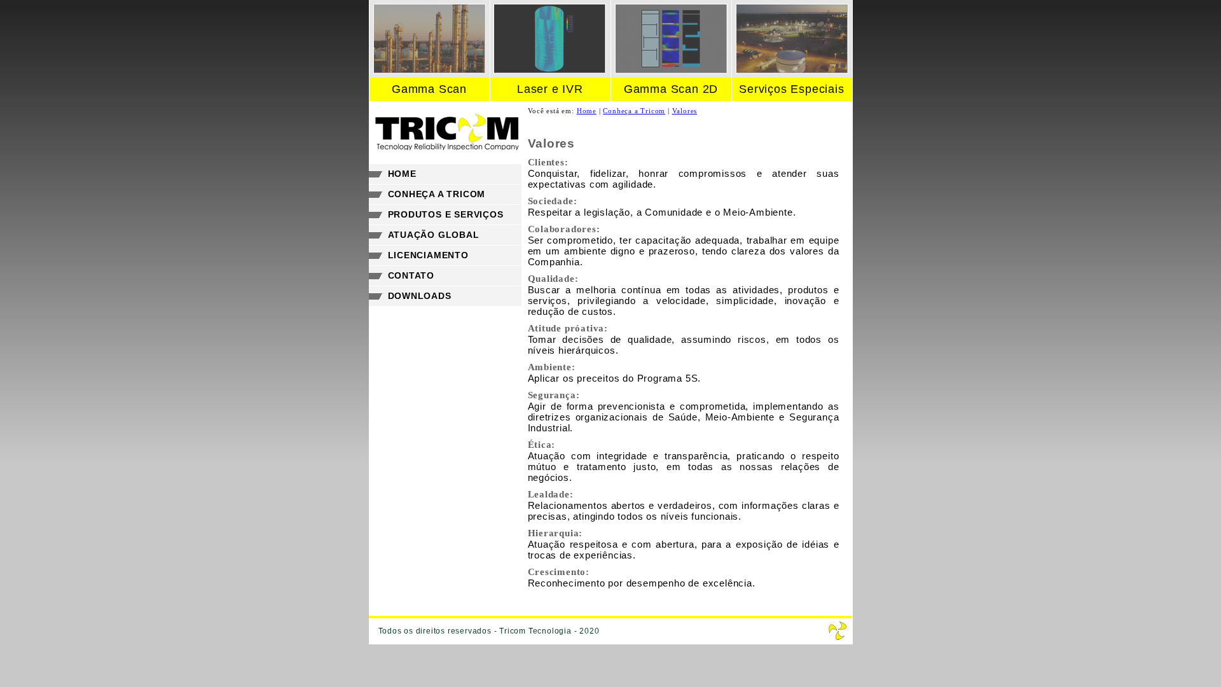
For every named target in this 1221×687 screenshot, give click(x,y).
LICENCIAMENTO (428, 255)
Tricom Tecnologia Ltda (837, 630)
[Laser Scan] (549, 70)
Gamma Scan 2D (671, 89)
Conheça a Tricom (634, 110)
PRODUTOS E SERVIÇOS (446, 214)
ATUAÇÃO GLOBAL (433, 235)
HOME (402, 174)
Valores (685, 110)
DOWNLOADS (420, 296)
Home (587, 110)
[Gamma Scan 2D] (671, 70)
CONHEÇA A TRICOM (437, 194)
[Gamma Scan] (429, 70)
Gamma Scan (429, 89)
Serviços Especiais (791, 89)
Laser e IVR (550, 89)
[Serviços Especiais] (792, 70)
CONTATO (411, 275)
